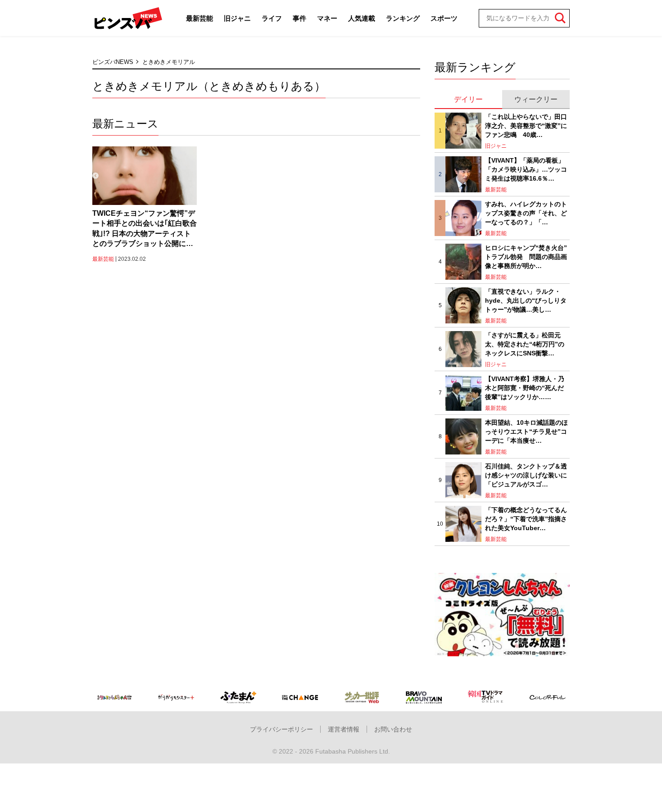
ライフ (272, 18)
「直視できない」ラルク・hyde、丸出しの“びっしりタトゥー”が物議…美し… (526, 300)
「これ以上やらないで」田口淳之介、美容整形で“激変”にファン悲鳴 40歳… (526, 125)
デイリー (468, 99)
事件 (299, 18)
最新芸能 (199, 18)
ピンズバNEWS (112, 62)
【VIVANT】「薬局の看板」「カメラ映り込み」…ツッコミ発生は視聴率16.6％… (526, 169)
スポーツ (444, 18)
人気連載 (361, 18)
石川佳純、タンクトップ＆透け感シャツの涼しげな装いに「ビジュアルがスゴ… (526, 475)
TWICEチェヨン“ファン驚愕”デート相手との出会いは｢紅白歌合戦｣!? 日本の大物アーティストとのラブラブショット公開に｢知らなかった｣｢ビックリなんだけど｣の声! (144, 229)
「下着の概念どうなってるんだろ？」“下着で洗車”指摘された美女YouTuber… (526, 518)
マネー (327, 18)
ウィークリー (536, 99)
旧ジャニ (237, 18)
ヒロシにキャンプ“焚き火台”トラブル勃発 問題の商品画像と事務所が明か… (526, 256)
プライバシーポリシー (281, 729)
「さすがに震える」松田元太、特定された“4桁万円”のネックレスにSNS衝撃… (524, 344)
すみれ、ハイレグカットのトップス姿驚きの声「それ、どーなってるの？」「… (526, 212)
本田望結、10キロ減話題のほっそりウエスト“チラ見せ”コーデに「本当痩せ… (526, 431)
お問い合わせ (393, 729)
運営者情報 (343, 729)
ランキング (403, 18)
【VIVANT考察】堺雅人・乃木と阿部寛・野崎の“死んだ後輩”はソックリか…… (524, 387)
